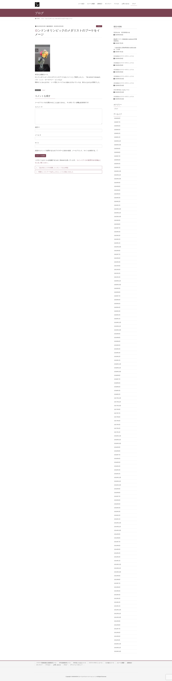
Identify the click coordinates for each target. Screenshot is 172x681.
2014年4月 (117, 553)
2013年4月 (117, 594)
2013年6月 (117, 587)
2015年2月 (117, 515)
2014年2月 (117, 557)
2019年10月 (117, 330)
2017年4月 (117, 424)
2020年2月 (117, 315)
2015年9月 (117, 489)
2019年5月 (117, 345)
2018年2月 (117, 394)
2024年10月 (117, 178)
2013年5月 (117, 591)
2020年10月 (117, 284)
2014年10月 (117, 530)
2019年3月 (117, 352)
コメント (38, 107)
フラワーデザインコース (95, 662)
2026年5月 (117, 129)
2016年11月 (117, 439)
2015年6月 (117, 500)
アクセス (47, 665)
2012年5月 (117, 636)
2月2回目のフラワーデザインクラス (124, 96)
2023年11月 (117, 212)
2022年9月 (117, 250)
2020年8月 (117, 292)
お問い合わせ (57, 665)
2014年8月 (117, 538)
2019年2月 (117, 356)
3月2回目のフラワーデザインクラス (124, 76)
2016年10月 (117, 443)
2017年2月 (117, 428)
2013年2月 (117, 602)
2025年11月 (117, 141)
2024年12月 (117, 171)
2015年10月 (117, 485)
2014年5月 (117, 549)
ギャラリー (39, 665)
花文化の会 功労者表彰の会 (122, 32)
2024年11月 (117, 175)
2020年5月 (117, 303)
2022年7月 (117, 254)
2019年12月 (117, 322)
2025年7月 (117, 156)
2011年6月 (117, 640)
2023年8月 (117, 224)
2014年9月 (117, 534)
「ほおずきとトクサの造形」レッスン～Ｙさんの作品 (53, 167)
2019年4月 (117, 349)
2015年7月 (117, 496)
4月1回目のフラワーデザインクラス (124, 69)
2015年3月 (117, 511)
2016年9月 (117, 447)
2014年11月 (117, 526)
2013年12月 (117, 564)
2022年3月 (117, 262)
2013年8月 (117, 579)
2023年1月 (117, 243)
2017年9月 (117, 409)
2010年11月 (117, 647)
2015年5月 (117, 504)
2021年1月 (117, 277)
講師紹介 (129, 662)
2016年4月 (117, 466)
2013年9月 (117, 575)
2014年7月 (117, 541)
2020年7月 (117, 296)
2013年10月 (117, 572)
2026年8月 (117, 118)
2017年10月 (117, 405)
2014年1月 (117, 560)
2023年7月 (117, 228)
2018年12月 (117, 364)
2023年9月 (117, 220)
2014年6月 (117, 545)
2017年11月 (117, 402)
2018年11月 (117, 368)
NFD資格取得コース (65, 662)
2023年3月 (117, 235)
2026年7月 (117, 122)
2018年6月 (117, 383)
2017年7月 (117, 413)
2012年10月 (117, 617)
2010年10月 (117, 651)
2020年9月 (117, 288)
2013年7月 (117, 583)
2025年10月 (117, 145)
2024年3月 (117, 197)
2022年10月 (117, 247)
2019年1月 (117, 360)
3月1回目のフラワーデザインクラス (124, 83)
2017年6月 (117, 417)
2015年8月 (117, 492)
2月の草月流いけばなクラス (121, 90)
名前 (37, 127)
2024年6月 (117, 190)
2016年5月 (117, 462)
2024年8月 (117, 186)
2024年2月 (117, 201)
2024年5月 (117, 194)
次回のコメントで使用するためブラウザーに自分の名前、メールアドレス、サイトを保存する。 (66, 150)
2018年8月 (117, 375)
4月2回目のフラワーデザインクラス (124, 63)
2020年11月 (117, 281)
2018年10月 (117, 371)
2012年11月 (117, 613)
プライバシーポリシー (76, 665)
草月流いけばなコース (79, 662)
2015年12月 (117, 477)
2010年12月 (117, 644)
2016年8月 (117, 451)
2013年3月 (117, 598)
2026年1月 (117, 137)
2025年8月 (117, 152)
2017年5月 (117, 420)
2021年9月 (117, 265)
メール (38, 135)
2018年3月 (117, 390)
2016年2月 (117, 473)
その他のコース (109, 662)
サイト (37, 143)
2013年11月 (117, 568)
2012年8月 (117, 625)
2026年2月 (117, 133)
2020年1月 (117, 318)
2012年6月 (117, 632)
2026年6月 (117, 126)
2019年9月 (117, 333)
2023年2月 (117, 239)
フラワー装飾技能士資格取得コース (46, 662)
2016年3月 (117, 470)
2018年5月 (117, 386)
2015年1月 (117, 519)
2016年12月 (117, 436)
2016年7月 (117, 454)
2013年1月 (117, 606)
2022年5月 (117, 258)
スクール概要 (120, 662)
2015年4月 (117, 507)
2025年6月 (117, 160)
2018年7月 (117, 379)
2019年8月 (117, 337)
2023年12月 (117, 209)
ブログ (99, 26)
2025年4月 (117, 163)
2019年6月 (117, 341)
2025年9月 (117, 148)
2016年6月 (117, 458)
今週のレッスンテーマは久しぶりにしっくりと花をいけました (55, 172)
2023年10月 (117, 216)
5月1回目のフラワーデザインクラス (124, 56)
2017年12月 (117, 398)
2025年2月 (117, 167)
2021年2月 (117, 273)
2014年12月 (117, 523)
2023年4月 (117, 231)
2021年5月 (117, 269)
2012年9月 (117, 621)
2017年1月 (117, 432)
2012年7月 (117, 628)
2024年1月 (117, 205)
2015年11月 (117, 481)
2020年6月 (117, 299)
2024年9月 (117, 182)
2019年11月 (117, 326)
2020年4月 (117, 307)
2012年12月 (117, 609)
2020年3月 (117, 311)
